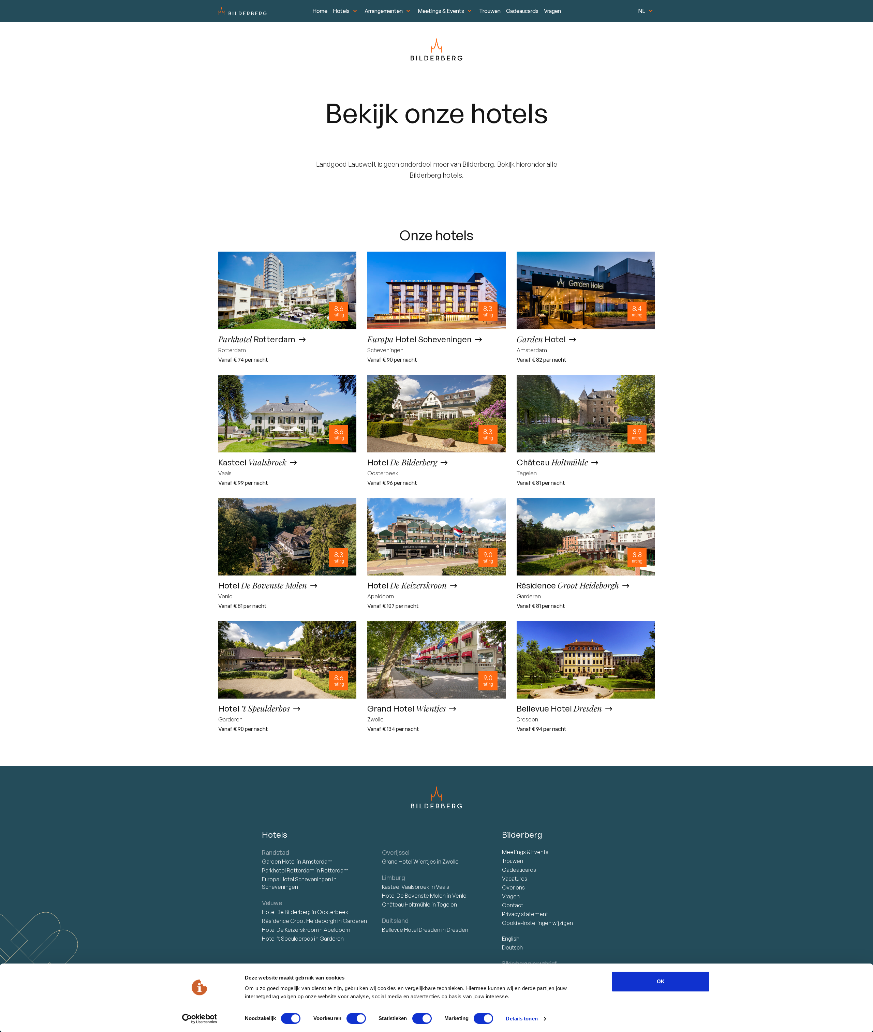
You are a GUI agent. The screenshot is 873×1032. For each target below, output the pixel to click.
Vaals (442, 886)
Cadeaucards (522, 11)
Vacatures (514, 878)
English (510, 938)
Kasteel (405, 886)
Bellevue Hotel (411, 929)
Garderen (355, 920)
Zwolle (450, 861)
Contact (512, 905)
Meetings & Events (441, 11)
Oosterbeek (332, 912)
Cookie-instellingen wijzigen (537, 922)
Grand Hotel (409, 861)
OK (661, 981)
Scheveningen (280, 886)
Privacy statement (525, 914)
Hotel (279, 861)
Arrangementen (384, 11)
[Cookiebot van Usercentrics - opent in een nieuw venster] (200, 1019)
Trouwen (490, 11)
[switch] (356, 1018)
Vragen (552, 11)
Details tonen (521, 1018)
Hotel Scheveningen (297, 879)
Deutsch (512, 947)
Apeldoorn (337, 929)
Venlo (459, 895)
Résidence (299, 920)
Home (319, 11)
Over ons (513, 887)
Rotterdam (288, 870)
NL (641, 11)
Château (406, 904)
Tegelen (447, 904)
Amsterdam (317, 861)
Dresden (457, 929)
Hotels (341, 11)
